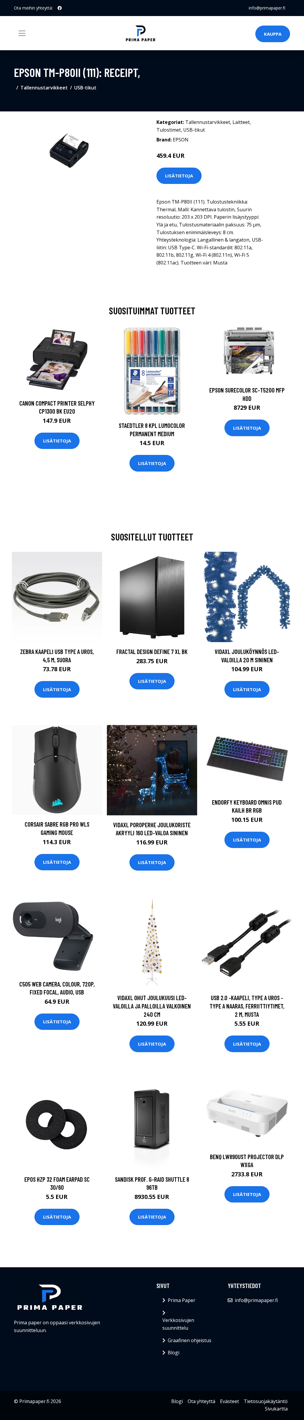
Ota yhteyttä (201, 1401)
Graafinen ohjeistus (189, 1340)
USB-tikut (85, 87)
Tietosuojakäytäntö (266, 1401)
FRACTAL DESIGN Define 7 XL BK (152, 651)
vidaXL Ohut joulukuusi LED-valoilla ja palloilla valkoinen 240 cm (152, 1006)
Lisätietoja (179, 176)
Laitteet (241, 122)
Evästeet (229, 1401)
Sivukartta (276, 1408)
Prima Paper (181, 1300)
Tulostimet (168, 130)
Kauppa (272, 34)
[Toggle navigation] (22, 33)
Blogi (173, 1352)
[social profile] (59, 8)
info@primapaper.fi (267, 8)
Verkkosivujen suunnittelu (178, 1324)
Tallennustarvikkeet (44, 87)
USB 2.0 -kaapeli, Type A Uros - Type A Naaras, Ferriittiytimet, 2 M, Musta (247, 1006)
